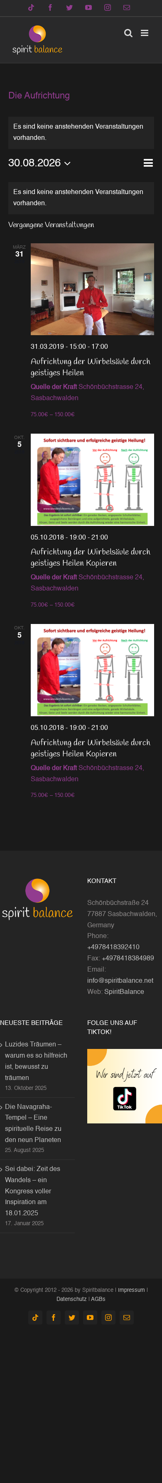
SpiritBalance (124, 992)
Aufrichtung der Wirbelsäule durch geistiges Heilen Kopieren (90, 558)
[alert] (81, 198)
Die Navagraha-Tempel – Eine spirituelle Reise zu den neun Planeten (33, 1124)
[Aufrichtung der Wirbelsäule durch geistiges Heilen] (92, 289)
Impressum (131, 1290)
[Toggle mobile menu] (145, 33)
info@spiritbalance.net (120, 981)
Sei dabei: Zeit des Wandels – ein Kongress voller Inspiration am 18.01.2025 (32, 1191)
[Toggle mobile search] (128, 33)
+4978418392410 (113, 947)
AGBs (98, 1299)
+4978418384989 (128, 958)
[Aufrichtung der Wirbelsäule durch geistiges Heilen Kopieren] (92, 480)
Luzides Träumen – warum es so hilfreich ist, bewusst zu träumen (36, 1061)
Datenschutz (71, 1299)
